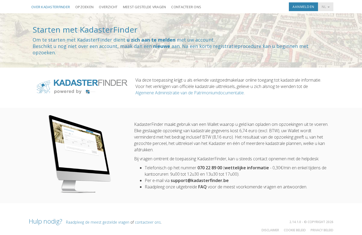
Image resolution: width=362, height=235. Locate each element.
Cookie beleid (295, 230)
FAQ (202, 187)
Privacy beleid (322, 230)
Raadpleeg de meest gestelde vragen (97, 222)
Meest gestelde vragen (144, 7)
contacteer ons (148, 222)
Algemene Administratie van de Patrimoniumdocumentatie (189, 93)
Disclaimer (270, 230)
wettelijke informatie (246, 168)
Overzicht (108, 7)
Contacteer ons (186, 7)
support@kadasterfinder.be (200, 180)
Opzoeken (84, 7)
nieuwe (161, 46)
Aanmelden (303, 7)
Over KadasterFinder (50, 7)
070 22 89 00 (209, 168)
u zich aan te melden (151, 40)
